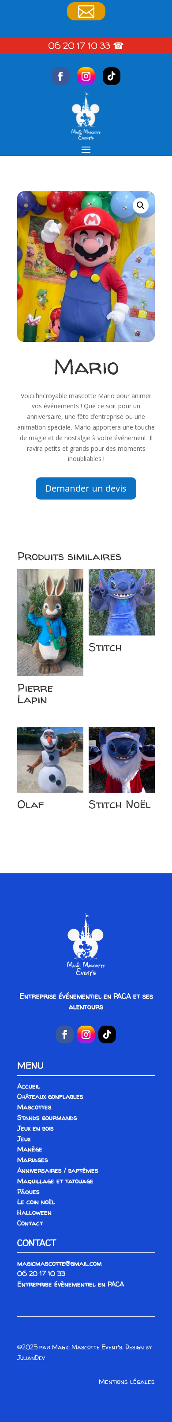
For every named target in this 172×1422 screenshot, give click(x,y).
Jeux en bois (35, 1128)
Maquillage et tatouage (55, 1181)
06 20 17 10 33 (79, 45)
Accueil (28, 1086)
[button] (141, 205)
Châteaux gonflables (50, 1096)
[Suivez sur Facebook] (60, 76)
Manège (29, 1149)
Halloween (34, 1212)
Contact (30, 1223)
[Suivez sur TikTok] (111, 76)
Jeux (23, 1138)
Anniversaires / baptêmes (57, 1170)
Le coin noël (36, 1201)
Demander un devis (86, 488)
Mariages (32, 1159)
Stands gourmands (47, 1117)
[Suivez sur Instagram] (86, 76)
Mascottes (34, 1107)
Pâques (28, 1191)
